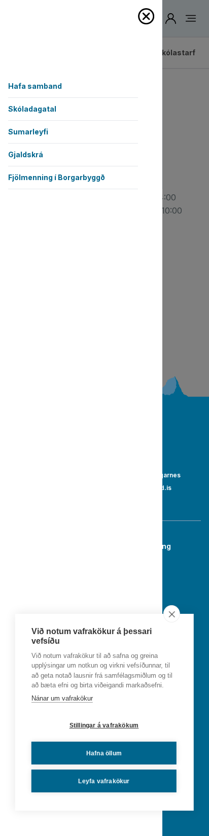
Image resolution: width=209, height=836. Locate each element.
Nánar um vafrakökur (62, 698)
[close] (171, 613)
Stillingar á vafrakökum (104, 725)
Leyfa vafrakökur (103, 781)
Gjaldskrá (25, 154)
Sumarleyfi (28, 131)
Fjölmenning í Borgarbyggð (56, 177)
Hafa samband (35, 86)
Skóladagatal (32, 108)
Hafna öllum (104, 753)
